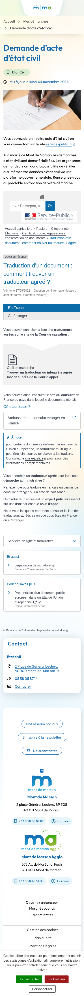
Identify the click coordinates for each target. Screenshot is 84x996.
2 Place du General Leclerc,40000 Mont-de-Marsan (37, 668)
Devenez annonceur (42, 902)
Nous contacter (45, 750)
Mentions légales (42, 946)
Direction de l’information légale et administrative (37, 630)
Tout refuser (56, 979)
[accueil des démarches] (42, 196)
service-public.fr (60, 144)
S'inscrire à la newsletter (42, 737)
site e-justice (35, 458)
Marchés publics (42, 908)
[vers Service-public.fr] (49, 216)
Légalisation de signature (35, 565)
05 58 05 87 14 (26, 678)
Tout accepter (29, 979)
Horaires (63, 821)
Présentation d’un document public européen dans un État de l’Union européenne (40, 597)
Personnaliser (42, 989)
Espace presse (41, 914)
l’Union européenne (20, 449)
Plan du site (43, 937)
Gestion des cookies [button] (42, 929)
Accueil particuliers (19, 228)
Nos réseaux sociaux (42, 724)
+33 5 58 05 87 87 (31, 821)
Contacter (23, 686)
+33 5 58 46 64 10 (31, 881)
